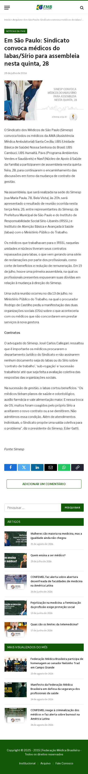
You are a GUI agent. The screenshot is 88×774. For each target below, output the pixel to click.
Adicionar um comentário (44, 484)
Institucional (27, 763)
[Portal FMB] (44, 8)
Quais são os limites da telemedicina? (54, 624)
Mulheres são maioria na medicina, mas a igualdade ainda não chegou (56, 536)
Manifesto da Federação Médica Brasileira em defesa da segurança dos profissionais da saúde (55, 689)
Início (7, 19)
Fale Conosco (64, 763)
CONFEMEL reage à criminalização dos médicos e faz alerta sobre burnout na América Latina (55, 714)
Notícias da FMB (15, 31)
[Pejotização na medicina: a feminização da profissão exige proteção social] (15, 607)
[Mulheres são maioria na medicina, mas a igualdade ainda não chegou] (15, 538)
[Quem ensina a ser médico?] (15, 560)
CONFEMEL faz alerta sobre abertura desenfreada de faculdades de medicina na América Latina (56, 581)
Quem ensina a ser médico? (48, 555)
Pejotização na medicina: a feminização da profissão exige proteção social (56, 605)
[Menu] (7, 7)
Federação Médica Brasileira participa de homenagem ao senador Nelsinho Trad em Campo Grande (57, 663)
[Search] (81, 7)
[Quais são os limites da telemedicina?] (15, 629)
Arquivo (17, 19)
